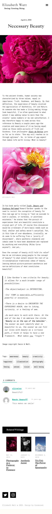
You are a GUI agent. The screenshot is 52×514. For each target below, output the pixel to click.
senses (16, 367)
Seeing (6, 367)
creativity (37, 356)
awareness (14, 356)
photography (38, 361)
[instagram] (13, 495)
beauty (25, 356)
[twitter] (5, 495)
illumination (22, 361)
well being (39, 367)
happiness (8, 361)
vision (27, 367)
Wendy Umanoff (20, 399)
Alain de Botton (36, 132)
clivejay (17, 388)
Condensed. (39, 505)
